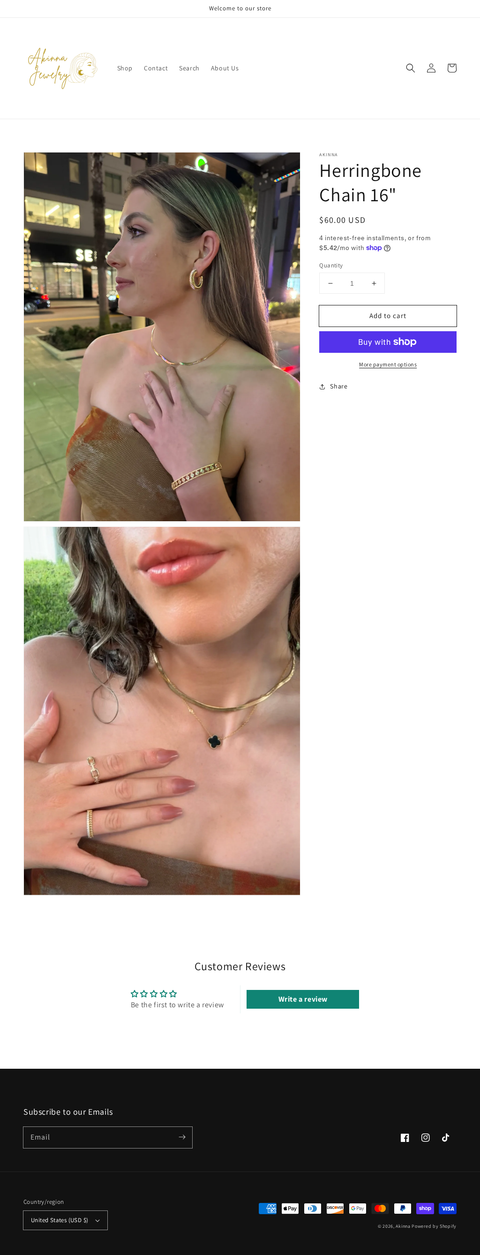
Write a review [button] (303, 999)
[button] (410, 68)
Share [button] (338, 386)
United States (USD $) (59, 1220)
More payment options (388, 364)
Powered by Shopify (434, 1226)
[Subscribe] (182, 1137)
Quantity (331, 265)
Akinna (403, 1226)
